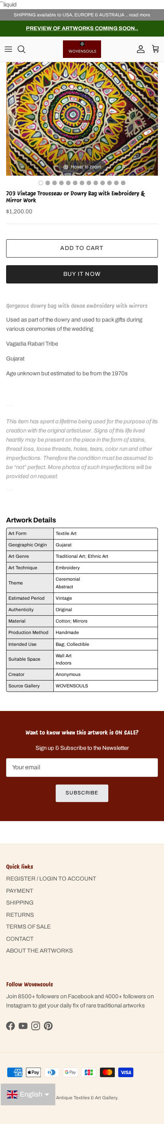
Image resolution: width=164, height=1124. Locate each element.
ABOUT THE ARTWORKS (39, 951)
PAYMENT (19, 891)
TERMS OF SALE (28, 927)
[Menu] (8, 49)
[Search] (25, 49)
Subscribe (82, 793)
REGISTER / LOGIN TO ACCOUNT (51, 879)
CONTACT (20, 939)
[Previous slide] (13, 115)
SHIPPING (20, 903)
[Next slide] (150, 115)
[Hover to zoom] (82, 118)
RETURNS (20, 915)
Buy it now (82, 274)
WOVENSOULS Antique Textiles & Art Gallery (70, 1097)
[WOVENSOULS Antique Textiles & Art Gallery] (82, 49)
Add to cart (81, 248)
